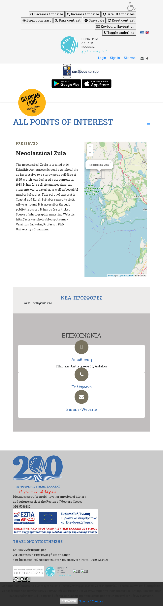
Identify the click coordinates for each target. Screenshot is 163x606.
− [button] (90, 152)
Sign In (115, 58)
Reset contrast (123, 20)
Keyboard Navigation (117, 26)
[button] (78, 6)
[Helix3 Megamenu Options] (148, 125)
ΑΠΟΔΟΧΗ (69, 601)
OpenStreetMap (126, 275)
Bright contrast (38, 20)
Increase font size (84, 14)
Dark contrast (69, 20)
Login (102, 58)
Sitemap (130, 58)
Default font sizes (120, 14)
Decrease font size (48, 14)
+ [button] (90, 146)
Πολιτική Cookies (91, 601)
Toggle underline (121, 32)
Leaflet (111, 275)
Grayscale (96, 20)
